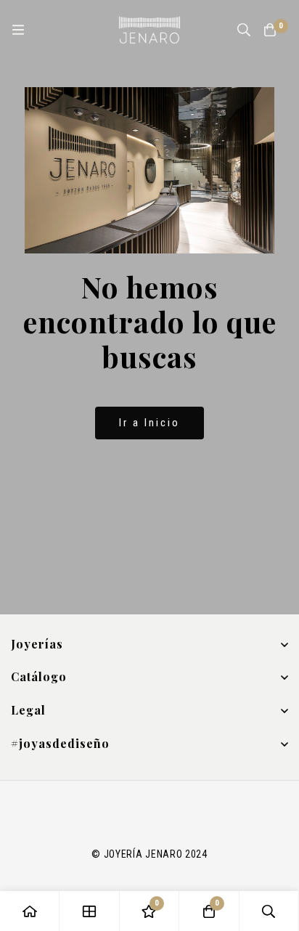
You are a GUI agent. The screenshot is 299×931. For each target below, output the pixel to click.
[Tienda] (89, 911)
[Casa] (30, 911)
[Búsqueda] (244, 30)
